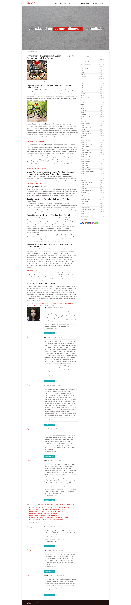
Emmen (92, 74)
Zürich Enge (92, 142)
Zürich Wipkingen (92, 193)
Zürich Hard (92, 186)
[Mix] (95, 223)
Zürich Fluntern (92, 184)
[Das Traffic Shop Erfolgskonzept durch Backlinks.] (32, 3)
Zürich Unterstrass (92, 199)
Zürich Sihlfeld (92, 150)
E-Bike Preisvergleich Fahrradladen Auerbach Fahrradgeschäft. (47, 509)
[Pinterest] (90, 223)
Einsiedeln (92, 114)
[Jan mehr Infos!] (33, 435)
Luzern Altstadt (92, 62)
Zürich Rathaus (92, 163)
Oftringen (92, 197)
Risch (92, 83)
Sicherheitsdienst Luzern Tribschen (44, 305)
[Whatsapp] (97, 223)
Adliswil (92, 104)
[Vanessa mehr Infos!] (33, 533)
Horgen (92, 108)
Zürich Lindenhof (92, 161)
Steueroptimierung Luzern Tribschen (47, 303)
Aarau (92, 205)
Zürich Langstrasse (92, 169)
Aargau (92, 195)
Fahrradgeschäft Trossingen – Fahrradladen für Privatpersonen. (47, 511)
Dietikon (92, 178)
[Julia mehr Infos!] (33, 343)
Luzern (92, 60)
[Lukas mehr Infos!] (33, 466)
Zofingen (92, 180)
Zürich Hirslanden (92, 152)
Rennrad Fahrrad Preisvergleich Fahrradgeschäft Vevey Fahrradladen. (49, 507)
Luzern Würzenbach (92, 64)
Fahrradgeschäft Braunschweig (35, 141)
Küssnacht (92, 76)
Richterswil (92, 110)
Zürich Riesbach (92, 140)
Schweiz (92, 95)
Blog (56, 3)
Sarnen (92, 79)
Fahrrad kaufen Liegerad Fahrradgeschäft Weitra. (43, 513)
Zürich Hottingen (92, 159)
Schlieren (92, 176)
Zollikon (92, 129)
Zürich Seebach (92, 216)
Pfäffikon (92, 138)
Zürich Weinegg (92, 146)
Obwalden (92, 87)
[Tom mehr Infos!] (33, 391)
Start (28, 51)
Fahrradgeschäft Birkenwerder (35, 183)
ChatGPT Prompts (98, 3)
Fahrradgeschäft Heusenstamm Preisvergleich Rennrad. (45, 515)
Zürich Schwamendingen (92, 209)
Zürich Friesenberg (92, 123)
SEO (70, 3)
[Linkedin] (88, 223)
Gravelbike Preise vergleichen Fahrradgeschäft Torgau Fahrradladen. (48, 517)
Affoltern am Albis (92, 98)
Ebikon (92, 72)
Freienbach (92, 125)
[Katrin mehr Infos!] (33, 314)
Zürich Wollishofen (92, 127)
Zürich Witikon (92, 165)
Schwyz (92, 93)
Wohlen (92, 106)
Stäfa (92, 148)
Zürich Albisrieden (92, 133)
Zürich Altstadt (92, 167)
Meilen (92, 112)
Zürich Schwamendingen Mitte (92, 212)
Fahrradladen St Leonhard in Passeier (37, 169)
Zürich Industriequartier (92, 171)
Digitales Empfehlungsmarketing (48, 504)
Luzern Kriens (92, 68)
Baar (92, 91)
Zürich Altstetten (92, 174)
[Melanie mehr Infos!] (33, 581)
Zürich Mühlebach (92, 155)
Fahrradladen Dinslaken (33, 270)
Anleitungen (63, 3)
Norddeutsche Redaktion (66, 504)
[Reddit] (86, 223)
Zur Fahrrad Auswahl (49, 333)
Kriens (92, 70)
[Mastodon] (93, 223)
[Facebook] (81, 223)
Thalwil (92, 100)
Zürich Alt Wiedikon (92, 144)
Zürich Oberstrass (92, 190)
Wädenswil (92, 102)
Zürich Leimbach (92, 117)
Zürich (92, 203)
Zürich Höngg (92, 188)
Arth (92, 81)
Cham (92, 85)
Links (75, 3)
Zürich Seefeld (92, 131)
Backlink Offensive (85, 3)
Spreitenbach (92, 201)
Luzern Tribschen (58, 307)
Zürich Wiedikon (92, 136)
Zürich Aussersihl (92, 157)
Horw (92, 66)
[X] (83, 223)
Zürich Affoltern (92, 207)
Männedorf (92, 121)
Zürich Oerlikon (92, 214)
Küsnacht (92, 119)
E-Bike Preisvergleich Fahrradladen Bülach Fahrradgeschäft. (46, 519)
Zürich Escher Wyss (92, 182)
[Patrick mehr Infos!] (33, 556)
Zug (92, 89)
